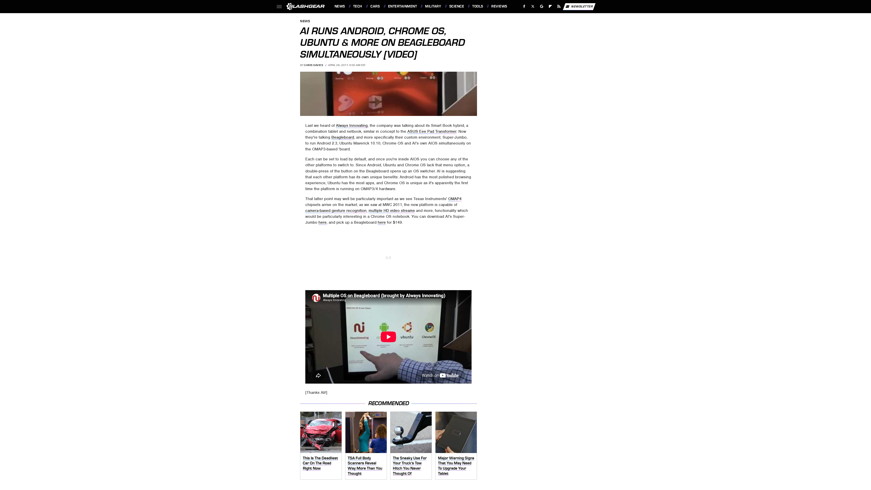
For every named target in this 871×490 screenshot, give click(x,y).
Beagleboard (342, 137)
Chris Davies (313, 65)
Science (456, 6)
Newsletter (582, 6)
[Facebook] (524, 6)
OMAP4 (455, 198)
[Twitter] (532, 6)
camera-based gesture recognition (336, 210)
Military (433, 6)
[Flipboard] (550, 6)
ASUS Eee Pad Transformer (431, 131)
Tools (477, 6)
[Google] (541, 6)
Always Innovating (352, 125)
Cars (375, 6)
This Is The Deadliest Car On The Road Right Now (320, 463)
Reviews (499, 6)
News (340, 6)
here (322, 222)
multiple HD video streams (392, 210)
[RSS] (558, 6)
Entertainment (402, 6)
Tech (357, 6)
